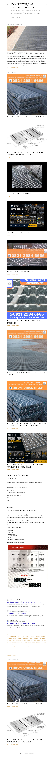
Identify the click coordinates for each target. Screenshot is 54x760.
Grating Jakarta (25, 638)
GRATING (20, 636)
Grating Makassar (32, 638)
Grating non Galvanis (40, 638)
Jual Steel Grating (10, 642)
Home (12, 17)
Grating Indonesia (17, 638)
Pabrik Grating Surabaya (26, 642)
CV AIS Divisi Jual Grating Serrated (23, 6)
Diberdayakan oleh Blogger (28, 753)
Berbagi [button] (8, 67)
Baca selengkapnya (42, 67)
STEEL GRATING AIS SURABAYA (19, 193)
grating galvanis (10, 638)
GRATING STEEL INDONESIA (18, 232)
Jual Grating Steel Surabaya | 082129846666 (25, 53)
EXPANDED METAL (14, 636)
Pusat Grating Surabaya (12, 644)
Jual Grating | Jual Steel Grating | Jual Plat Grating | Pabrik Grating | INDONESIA (26, 424)
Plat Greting (33, 642)
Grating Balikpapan (27, 636)
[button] (11, 601)
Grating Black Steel (35, 636)
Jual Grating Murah (18, 640)
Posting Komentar (15, 67)
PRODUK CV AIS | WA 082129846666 (20, 271)
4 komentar (13, 196)
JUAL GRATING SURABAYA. (28, 640)
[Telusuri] (46, 4)
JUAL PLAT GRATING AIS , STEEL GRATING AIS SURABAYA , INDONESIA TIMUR (25, 153)
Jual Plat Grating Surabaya (40, 640)
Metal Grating (17, 642)
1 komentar (13, 235)
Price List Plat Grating (41, 642)
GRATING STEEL (10, 640)
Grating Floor (42, 636)
